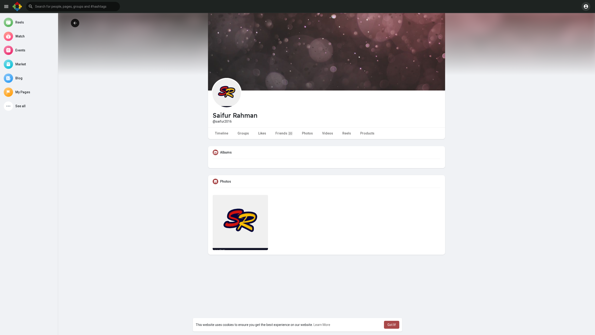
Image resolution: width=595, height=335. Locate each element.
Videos (327, 133)
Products (367, 133)
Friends (283, 133)
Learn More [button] (322, 325)
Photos (307, 133)
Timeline (221, 133)
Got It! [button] (391, 325)
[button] (73, 6)
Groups (243, 133)
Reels (346, 133)
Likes (262, 133)
